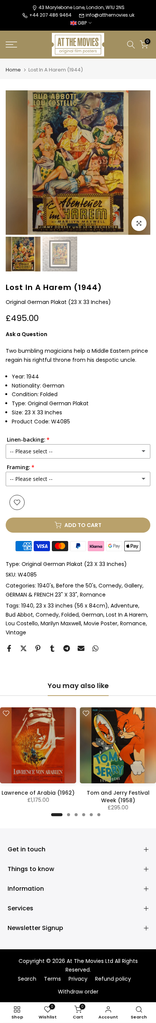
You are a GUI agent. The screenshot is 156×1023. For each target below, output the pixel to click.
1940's (45, 585)
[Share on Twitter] (23, 648)
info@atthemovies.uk (110, 15)
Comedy (110, 585)
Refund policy (113, 979)
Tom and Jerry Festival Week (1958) (118, 796)
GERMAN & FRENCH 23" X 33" (41, 594)
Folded (70, 614)
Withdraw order (78, 991)
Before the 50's (76, 585)
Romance (93, 594)
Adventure (124, 605)
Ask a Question (26, 334)
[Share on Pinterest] (37, 648)
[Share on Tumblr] (52, 648)
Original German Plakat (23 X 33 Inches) (74, 564)
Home (13, 69)
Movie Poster (100, 623)
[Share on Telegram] (66, 648)
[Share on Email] (81, 648)
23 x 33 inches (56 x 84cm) (72, 605)
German (92, 614)
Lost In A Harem (126, 614)
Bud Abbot (19, 614)
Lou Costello (22, 623)
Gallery (133, 585)
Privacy (78, 979)
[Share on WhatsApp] (95, 648)
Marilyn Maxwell (61, 623)
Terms (52, 979)
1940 (27, 605)
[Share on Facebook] (9, 648)
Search (27, 979)
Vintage (16, 632)
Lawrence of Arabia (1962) (38, 793)
